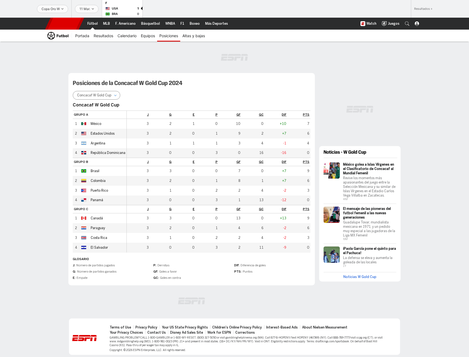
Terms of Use (120, 327)
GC (261, 114)
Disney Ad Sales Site (186, 332)
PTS (306, 114)
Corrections (245, 332)
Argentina (98, 143)
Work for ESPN (219, 332)
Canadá (97, 218)
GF (238, 114)
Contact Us (156, 332)
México (96, 124)
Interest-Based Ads (282, 327)
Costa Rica (99, 238)
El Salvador (99, 247)
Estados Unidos (103, 133)
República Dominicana (108, 153)
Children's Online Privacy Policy (237, 327)
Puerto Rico (99, 190)
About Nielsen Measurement (324, 327)
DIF (284, 114)
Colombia (98, 181)
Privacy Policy (146, 327)
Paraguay (98, 228)
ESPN (64, 24)
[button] (407, 23)
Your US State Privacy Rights (185, 327)
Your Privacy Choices (126, 332)
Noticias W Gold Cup (359, 277)
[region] (218, 181)
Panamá (97, 200)
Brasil (95, 171)
